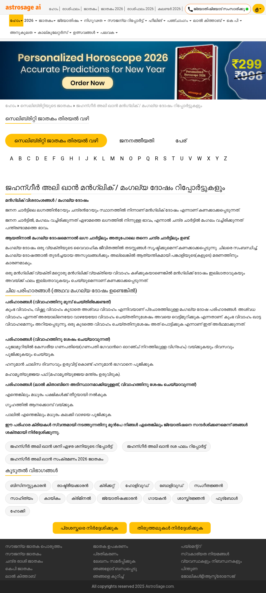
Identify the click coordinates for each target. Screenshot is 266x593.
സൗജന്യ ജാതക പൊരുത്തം (33, 546)
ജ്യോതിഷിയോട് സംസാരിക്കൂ (216, 9)
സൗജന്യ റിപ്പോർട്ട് (126, 20)
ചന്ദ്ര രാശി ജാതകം (24, 561)
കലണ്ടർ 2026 (169, 9)
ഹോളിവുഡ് (137, 485)
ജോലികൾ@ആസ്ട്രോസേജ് (208, 576)
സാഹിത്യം (21, 498)
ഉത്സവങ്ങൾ (84, 32)
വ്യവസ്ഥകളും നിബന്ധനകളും (211, 561)
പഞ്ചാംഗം (178, 20)
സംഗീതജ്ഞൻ (208, 485)
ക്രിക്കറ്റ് (106, 485)
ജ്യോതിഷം (68, 20)
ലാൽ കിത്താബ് (207, 20)
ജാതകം (90, 9)
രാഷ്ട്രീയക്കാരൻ (72, 485)
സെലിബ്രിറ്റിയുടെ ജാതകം (46, 105)
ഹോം (53, 9)
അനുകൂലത (22, 32)
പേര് (180, 140)
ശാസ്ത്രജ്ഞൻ (191, 498)
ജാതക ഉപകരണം (110, 546)
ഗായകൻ (157, 498)
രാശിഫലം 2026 (140, 9)
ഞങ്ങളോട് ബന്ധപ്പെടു (115, 568)
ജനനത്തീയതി (136, 140)
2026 (29, 20)
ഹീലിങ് (156, 20)
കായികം (52, 498)
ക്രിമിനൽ (81, 498)
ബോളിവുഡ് (171, 485)
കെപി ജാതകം (18, 568)
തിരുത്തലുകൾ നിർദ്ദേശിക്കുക (170, 528)
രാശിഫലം (71, 9)
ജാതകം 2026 (112, 9)
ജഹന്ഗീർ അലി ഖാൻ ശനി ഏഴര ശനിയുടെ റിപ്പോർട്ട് (61, 446)
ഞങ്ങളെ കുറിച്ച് (108, 576)
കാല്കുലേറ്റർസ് (53, 32)
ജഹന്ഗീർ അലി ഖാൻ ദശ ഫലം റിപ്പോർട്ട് (166, 446)
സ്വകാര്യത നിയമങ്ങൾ (205, 553)
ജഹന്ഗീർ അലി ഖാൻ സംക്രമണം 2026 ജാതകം (56, 459)
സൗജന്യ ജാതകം (23, 553)
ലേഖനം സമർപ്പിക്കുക (114, 561)
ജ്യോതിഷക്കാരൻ (119, 498)
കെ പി (233, 20)
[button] (20, 70)
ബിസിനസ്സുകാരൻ (28, 485)
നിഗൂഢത (93, 20)
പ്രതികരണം (105, 553)
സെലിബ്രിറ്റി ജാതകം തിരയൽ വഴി (56, 140)
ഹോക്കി (17, 511)
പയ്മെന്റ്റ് (191, 546)
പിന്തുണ (189, 568)
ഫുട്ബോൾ (227, 498)
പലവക (107, 32)
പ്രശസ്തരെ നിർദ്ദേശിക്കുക (90, 528)
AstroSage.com (159, 586)
